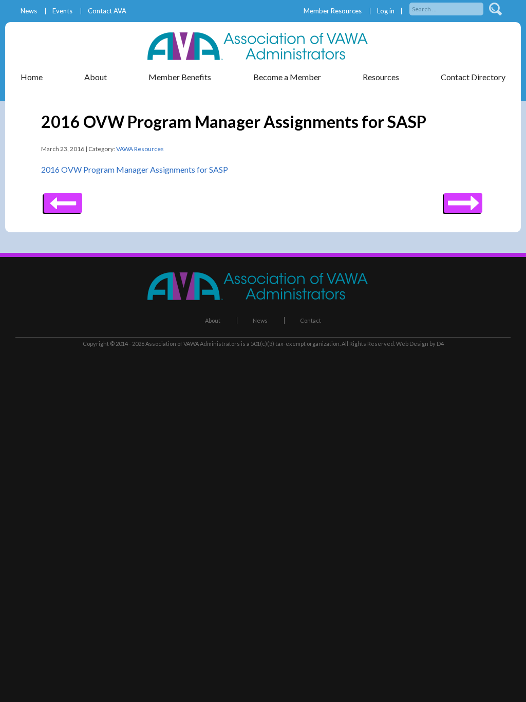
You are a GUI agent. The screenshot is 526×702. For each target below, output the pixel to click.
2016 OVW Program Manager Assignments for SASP (134, 169)
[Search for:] (447, 8)
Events (62, 11)
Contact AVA (107, 11)
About (212, 320)
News (29, 11)
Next (63, 199)
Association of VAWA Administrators (192, 343)
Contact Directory (473, 77)
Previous (463, 199)
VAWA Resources (140, 149)
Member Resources (333, 11)
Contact (310, 320)
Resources (381, 77)
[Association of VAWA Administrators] (263, 57)
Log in (385, 11)
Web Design (412, 343)
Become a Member (287, 77)
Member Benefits (179, 77)
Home (32, 77)
